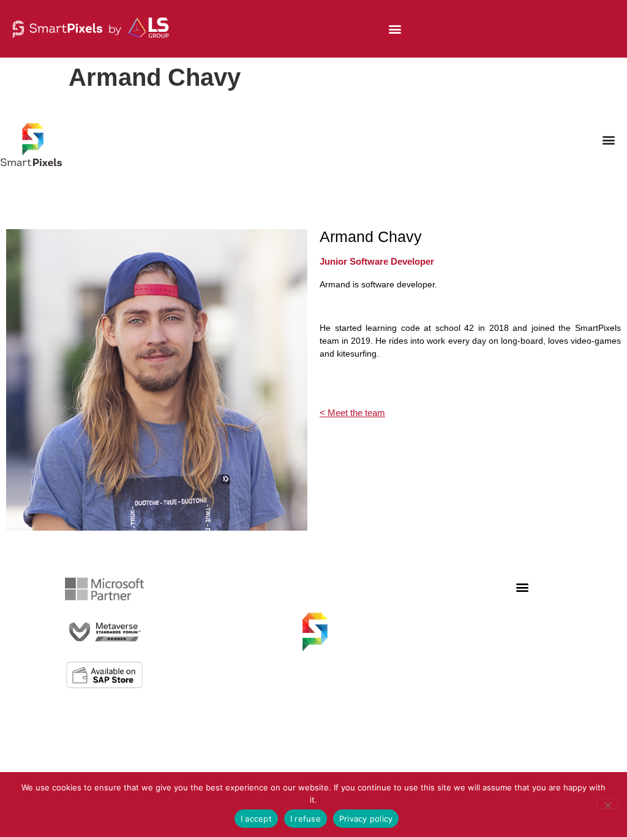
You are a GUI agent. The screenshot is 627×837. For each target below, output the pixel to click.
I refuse (305, 819)
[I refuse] (607, 803)
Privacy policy (366, 819)
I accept (256, 819)
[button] (395, 29)
